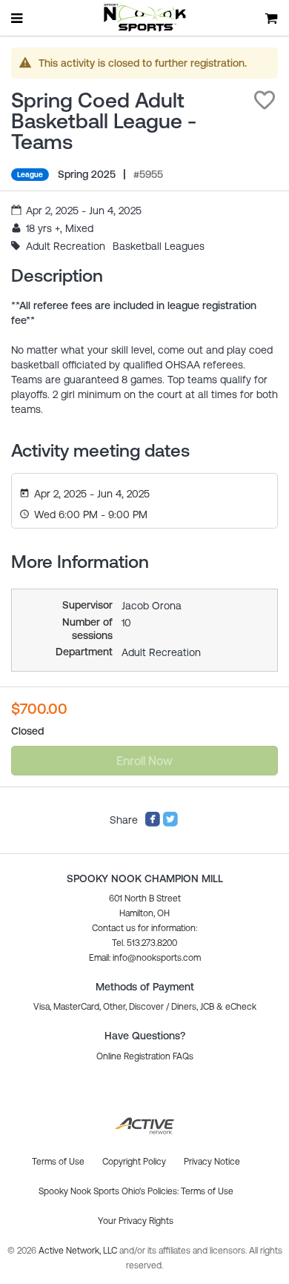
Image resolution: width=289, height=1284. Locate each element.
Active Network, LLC (79, 1250)
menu (18, 18)
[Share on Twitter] (170, 824)
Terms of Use (207, 1191)
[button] (264, 100)
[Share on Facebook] (153, 824)
